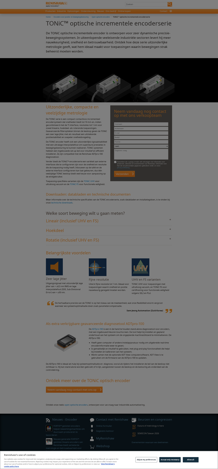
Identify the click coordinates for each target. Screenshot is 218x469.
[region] (109, 460)
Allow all (190, 460)
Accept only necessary (170, 460)
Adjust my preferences (146, 460)
